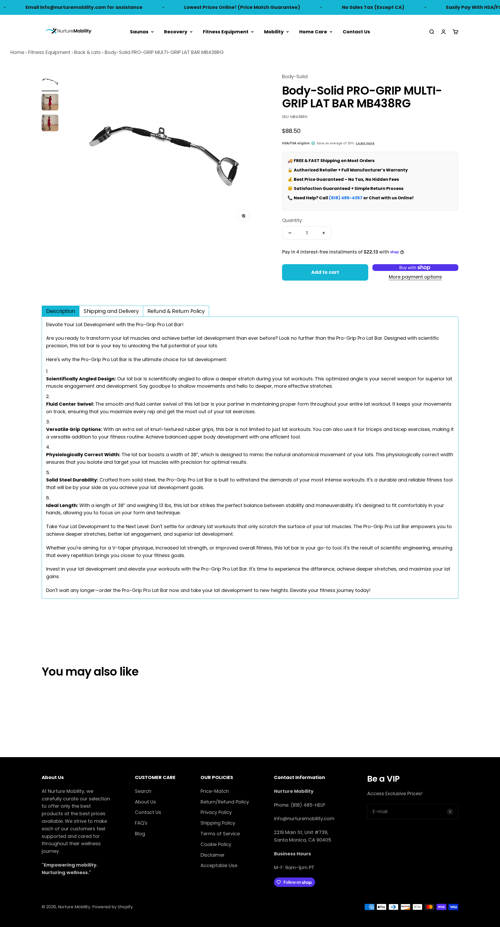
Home (17, 52)
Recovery (175, 31)
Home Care (313, 31)
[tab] (60, 311)
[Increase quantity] (323, 233)
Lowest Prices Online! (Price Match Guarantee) (219, 7)
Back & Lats (87, 52)
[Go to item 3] (50, 124)
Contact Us (356, 31)
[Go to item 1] (50, 82)
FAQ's (141, 823)
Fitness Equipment (225, 31)
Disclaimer (213, 855)
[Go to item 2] (50, 103)
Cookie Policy (216, 844)
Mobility (274, 31)
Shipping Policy (218, 823)
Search (143, 791)
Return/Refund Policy (225, 802)
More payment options (415, 277)
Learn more (365, 143)
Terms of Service (220, 833)
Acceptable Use (219, 865)
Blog (140, 833)
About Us (145, 802)
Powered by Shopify (112, 907)
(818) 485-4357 (345, 198)
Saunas (139, 31)
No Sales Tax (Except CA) (350, 7)
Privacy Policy (216, 812)
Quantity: (292, 220)
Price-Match (215, 791)
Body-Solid (295, 76)
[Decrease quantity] (289, 233)
